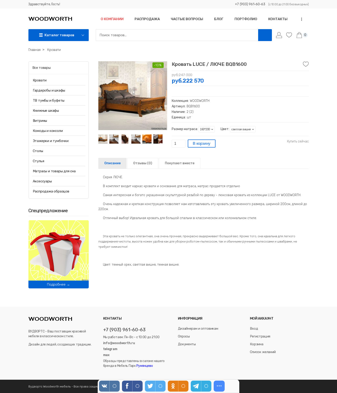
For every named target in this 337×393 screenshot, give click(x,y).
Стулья (38, 161)
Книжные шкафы (46, 111)
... (300, 19)
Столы (38, 151)
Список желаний (263, 352)
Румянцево (144, 366)
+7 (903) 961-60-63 (250, 4)
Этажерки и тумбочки (51, 141)
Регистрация (260, 336)
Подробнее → (58, 284)
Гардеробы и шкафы (49, 90)
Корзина (256, 344)
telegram (110, 349)
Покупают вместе (179, 163)
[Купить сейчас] (298, 141)
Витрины (40, 121)
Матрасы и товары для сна (54, 171)
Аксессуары (42, 181)
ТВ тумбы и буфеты (49, 100)
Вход (254, 328)
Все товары (41, 68)
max (106, 355)
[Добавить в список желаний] (306, 64)
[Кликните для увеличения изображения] (132, 95)
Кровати (40, 80)
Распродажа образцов (51, 191)
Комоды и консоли (48, 131)
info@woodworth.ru (119, 343)
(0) (142, 163)
